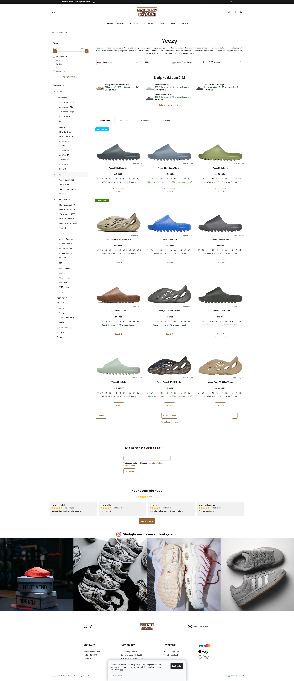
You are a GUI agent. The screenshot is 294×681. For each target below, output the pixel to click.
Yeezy (61, 174)
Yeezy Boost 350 (66, 180)
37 (98, 179)
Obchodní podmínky (129, 651)
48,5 (139, 179)
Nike (60, 122)
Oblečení (60, 303)
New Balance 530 (67, 205)
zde (121, 669)
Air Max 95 (64, 159)
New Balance (64, 199)
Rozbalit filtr (70, 77)
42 (115, 179)
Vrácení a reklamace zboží (132, 658)
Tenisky (60, 91)
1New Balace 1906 (67, 214)
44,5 (125, 179)
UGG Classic (64, 268)
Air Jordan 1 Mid (66, 107)
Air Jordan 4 (64, 116)
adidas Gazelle (65, 243)
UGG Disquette (65, 282)
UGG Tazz (63, 273)
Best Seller (61, 71)
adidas (61, 233)
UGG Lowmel (65, 287)
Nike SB (62, 127)
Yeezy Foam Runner (68, 189)
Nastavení (117, 675)
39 (106, 179)
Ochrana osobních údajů (131, 655)
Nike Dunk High (66, 136)
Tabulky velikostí (170, 655)
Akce (59, 60)
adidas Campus (66, 239)
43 (120, 179)
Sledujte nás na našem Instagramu (150, 534)
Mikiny (61, 313)
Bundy (61, 322)
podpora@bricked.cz (202, 626)
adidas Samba (65, 253)
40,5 (111, 179)
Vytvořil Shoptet (237, 676)
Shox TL (62, 169)
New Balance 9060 (67, 219)
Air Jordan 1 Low (66, 102)
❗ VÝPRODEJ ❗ (64, 327)
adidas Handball (66, 248)
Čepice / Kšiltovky (66, 317)
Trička (61, 308)
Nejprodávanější (145, 120)
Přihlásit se (129, 471)
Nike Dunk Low (65, 132)
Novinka (60, 64)
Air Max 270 (64, 150)
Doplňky (60, 332)
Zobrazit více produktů (168, 105)
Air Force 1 (64, 141)
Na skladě (61, 57)
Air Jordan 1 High (66, 111)
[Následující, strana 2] (235, 416)
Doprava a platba (171, 651)
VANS (60, 292)
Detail (117, 191)
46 (130, 179)
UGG (60, 263)
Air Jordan (62, 97)
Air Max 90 (64, 164)
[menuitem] (109, 23)
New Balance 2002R (68, 223)
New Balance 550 (67, 209)
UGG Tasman (64, 278)
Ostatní (62, 194)
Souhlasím (176, 666)
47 (134, 179)
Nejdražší (124, 120)
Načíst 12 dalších (169, 416)
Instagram (88, 658)
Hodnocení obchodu (147, 490)
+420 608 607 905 (92, 655)
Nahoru (102, 416)
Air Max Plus (65, 146)
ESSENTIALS (62, 298)
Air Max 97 (64, 155)
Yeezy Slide (64, 184)
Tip (58, 68)
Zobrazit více (147, 521)
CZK (51, 12)
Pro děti (60, 337)
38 (101, 179)
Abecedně (166, 120)
